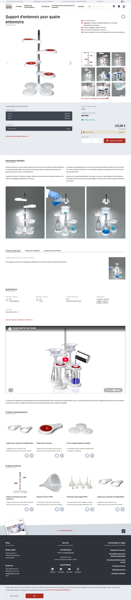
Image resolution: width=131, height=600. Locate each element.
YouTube (69, 572)
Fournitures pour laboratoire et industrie (63, 6)
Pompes (19, 6)
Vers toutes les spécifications (16, 136)
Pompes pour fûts (119, 566)
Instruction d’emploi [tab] (32, 251)
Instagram (78, 572)
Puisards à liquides (118, 573)
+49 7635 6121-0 (65, 550)
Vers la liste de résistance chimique (19, 320)
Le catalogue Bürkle (64, 530)
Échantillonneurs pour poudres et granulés (117, 555)
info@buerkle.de (68, 552)
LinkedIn (52, 572)
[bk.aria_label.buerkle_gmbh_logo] (9, 6)
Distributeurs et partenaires (75, 1)
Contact (100, 1)
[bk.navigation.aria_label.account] (123, 6)
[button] (70, 63)
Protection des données (58, 590)
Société (81, 6)
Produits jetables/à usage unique (116, 561)
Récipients (46, 6)
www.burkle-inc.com (12, 573)
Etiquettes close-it (118, 569)
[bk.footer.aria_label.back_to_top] (123, 531)
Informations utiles (15, 1)
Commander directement (43, 1)
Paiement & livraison (118, 550)
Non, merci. (14, 596)
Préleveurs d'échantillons (29, 6)
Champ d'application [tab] (13, 251)
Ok (34, 596)
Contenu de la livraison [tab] (52, 251)
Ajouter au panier (116, 141)
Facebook (60, 572)
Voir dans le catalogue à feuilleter (93, 98)
